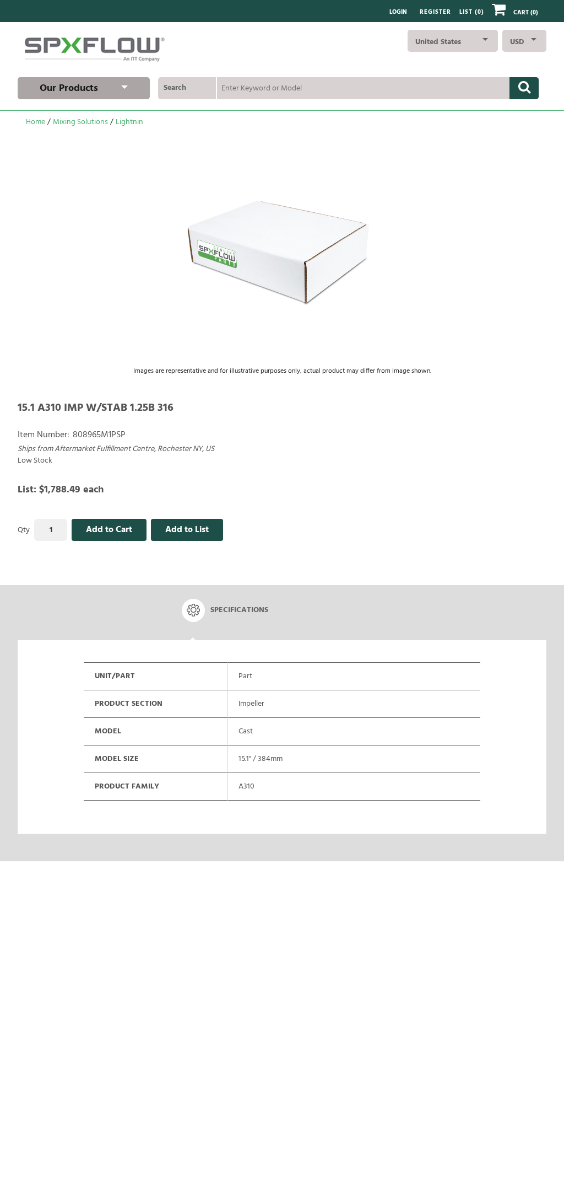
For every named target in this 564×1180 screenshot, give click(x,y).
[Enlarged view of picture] (282, 250)
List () (471, 12)
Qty (24, 530)
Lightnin (129, 122)
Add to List (187, 530)
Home (35, 122)
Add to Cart (109, 530)
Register (435, 12)
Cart (525, 13)
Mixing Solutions (80, 122)
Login (398, 12)
